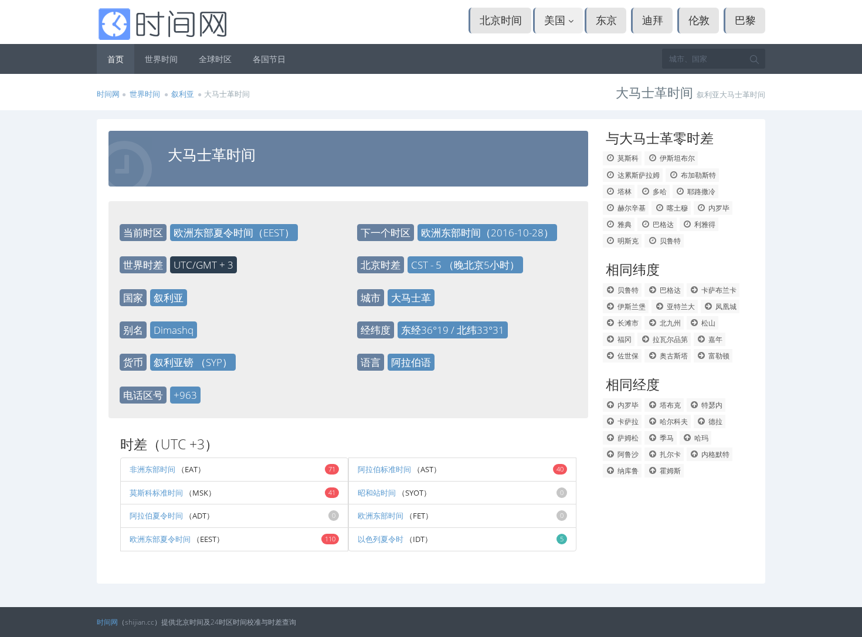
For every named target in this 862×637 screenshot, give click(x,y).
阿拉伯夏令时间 (156, 515)
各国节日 (269, 59)
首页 (115, 59)
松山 (707, 323)
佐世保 (627, 356)
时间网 (108, 94)
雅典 (624, 224)
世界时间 (161, 59)
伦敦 (699, 20)
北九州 (669, 323)
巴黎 (745, 20)
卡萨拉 (627, 421)
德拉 (714, 421)
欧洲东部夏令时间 (160, 539)
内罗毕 (718, 208)
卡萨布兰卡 (718, 290)
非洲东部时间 (152, 469)
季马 (666, 438)
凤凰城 (725, 306)
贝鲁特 (669, 241)
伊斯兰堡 (631, 306)
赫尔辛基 (631, 208)
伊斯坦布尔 (676, 158)
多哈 (659, 191)
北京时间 (501, 20)
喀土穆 (676, 208)
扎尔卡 (669, 454)
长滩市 (627, 323)
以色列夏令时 (380, 539)
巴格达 (662, 224)
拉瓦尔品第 (669, 339)
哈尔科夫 (673, 421)
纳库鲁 (627, 471)
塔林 (624, 191)
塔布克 (669, 405)
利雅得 (704, 224)
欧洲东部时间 (380, 515)
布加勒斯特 (697, 175)
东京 (606, 20)
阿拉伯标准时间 (384, 469)
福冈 (624, 339)
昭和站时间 (377, 492)
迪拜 (652, 20)
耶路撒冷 (700, 191)
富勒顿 (718, 356)
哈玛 (700, 438)
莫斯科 (627, 158)
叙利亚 (182, 94)
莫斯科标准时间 (156, 492)
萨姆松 (627, 438)
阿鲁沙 (627, 454)
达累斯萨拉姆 (638, 175)
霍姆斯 (669, 471)
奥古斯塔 (673, 356)
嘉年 (714, 339)
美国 (556, 20)
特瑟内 (711, 405)
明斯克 (627, 241)
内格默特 (714, 454)
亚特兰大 (680, 306)
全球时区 (215, 59)
